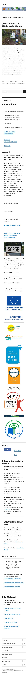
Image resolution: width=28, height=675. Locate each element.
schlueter (6, 81)
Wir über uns (6, 661)
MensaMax (17, 450)
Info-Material (9, 597)
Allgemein (5, 640)
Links (5, 445)
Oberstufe (7, 509)
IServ (15, 454)
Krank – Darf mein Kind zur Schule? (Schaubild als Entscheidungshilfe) (12, 235)
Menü (4, 4)
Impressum (7, 139)
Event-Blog (21, 81)
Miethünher (5, 83)
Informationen (9, 104)
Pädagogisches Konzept (9, 643)
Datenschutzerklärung (10, 141)
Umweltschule (21, 83)
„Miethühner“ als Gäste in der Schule (12, 24)
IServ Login (7, 145)
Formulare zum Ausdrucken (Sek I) (14, 582)
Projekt (10, 83)
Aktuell (6, 152)
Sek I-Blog (5, 650)
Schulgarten (15, 83)
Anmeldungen (9, 556)
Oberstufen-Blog (7, 654)
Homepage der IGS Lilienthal (8, 669)
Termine (4, 657)
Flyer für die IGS (8, 618)
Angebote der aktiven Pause (12, 225)
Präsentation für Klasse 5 (11, 622)
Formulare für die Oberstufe (12, 586)
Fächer (4, 664)
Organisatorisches (7, 647)
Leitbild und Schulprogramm (12, 614)
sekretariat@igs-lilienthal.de (12, 578)
